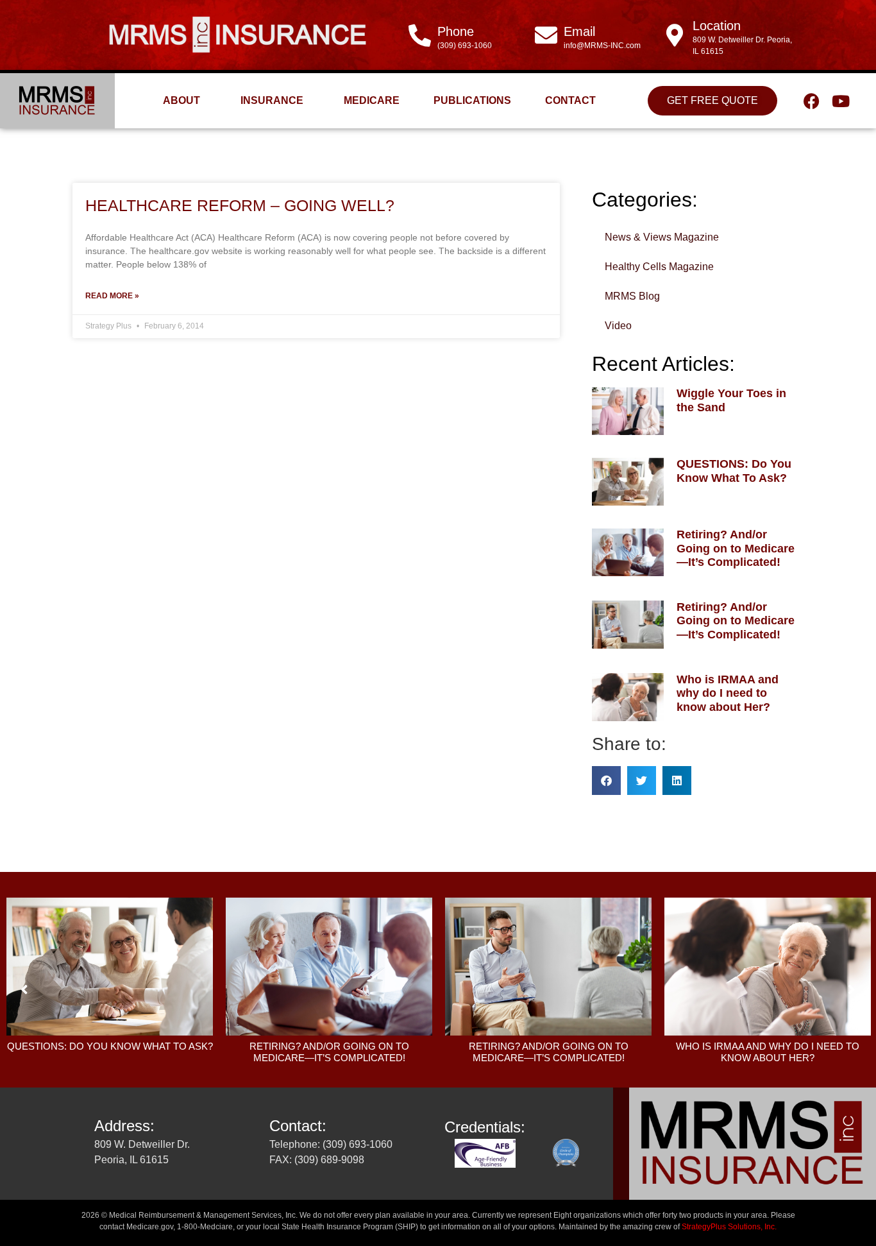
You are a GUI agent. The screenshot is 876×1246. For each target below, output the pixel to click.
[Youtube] (840, 101)
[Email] (546, 35)
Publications (472, 100)
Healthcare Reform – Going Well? (239, 205)
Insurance (271, 100)
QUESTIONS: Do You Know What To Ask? (734, 470)
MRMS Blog (632, 296)
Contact (570, 100)
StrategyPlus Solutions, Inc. (729, 1226)
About (181, 100)
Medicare (372, 100)
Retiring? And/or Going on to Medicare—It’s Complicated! (736, 548)
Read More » (112, 295)
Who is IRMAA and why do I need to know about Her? (728, 693)
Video (618, 325)
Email (579, 31)
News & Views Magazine (662, 237)
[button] (606, 780)
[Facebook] (812, 101)
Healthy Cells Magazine (659, 266)
